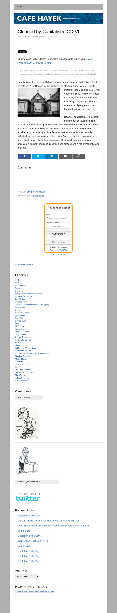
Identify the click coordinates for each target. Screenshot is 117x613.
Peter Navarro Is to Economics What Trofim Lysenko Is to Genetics (54, 525)
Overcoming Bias (22, 364)
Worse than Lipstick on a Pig (33, 541)
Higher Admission (37, 192)
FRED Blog (19, 326)
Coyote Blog (20, 307)
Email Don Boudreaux (24, 264)
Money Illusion (21, 359)
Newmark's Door (22, 362)
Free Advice (20, 329)
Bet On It (19, 291)
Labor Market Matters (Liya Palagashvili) (32, 353)
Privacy (63, 254)
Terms (57, 254)
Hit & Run (19, 343)
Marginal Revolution (23, 356)
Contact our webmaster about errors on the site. (35, 592)
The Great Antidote (23, 370)
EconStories (20, 315)
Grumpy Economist (23, 337)
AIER (17, 280)
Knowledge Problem (23, 351)
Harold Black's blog (23, 340)
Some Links (39, 195)
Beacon (18, 288)
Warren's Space (21, 381)
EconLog (18, 310)
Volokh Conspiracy (23, 378)
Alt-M (17, 283)
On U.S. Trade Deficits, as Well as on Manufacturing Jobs (48, 520)
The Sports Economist (24, 372)
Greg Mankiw (20, 334)
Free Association (22, 332)
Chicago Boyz (21, 302)
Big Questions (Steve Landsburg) (29, 294)
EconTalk (19, 318)
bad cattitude (20, 285)
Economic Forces (22, 313)
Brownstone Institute (23, 296)
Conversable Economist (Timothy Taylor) (32, 304)
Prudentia (19, 367)
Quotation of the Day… (30, 515)
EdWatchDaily (21, 321)
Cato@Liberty (20, 299)
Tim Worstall (20, 375)
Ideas (17, 345)
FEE (17, 324)
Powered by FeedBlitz (58, 250)
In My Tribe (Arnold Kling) (25, 348)
